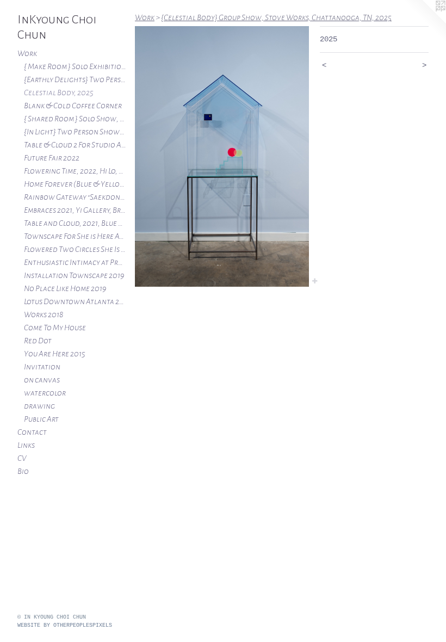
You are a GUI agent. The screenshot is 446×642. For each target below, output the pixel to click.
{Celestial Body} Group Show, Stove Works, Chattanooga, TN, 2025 (276, 17)
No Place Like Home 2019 (65, 288)
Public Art (41, 419)
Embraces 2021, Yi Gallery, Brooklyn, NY (75, 210)
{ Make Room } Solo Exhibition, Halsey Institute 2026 (75, 66)
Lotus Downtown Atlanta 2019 (75, 301)
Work (27, 53)
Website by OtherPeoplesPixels (64, 625)
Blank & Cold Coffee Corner (73, 105)
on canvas (42, 379)
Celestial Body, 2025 (59, 92)
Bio (23, 471)
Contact (32, 432)
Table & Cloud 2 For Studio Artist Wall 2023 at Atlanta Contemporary (75, 144)
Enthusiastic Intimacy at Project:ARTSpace (75, 262)
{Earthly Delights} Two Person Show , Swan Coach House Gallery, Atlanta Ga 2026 (75, 79)
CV (21, 458)
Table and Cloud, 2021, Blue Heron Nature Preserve (75, 223)
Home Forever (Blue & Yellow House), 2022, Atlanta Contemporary (75, 184)
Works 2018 (43, 314)
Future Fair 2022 (51, 157)
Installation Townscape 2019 (74, 275)
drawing (39, 406)
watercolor (45, 392)
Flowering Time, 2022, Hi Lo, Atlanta (75, 170)
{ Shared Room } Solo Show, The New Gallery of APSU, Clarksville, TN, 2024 (75, 118)
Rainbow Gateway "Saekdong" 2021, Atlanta (75, 197)
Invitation (42, 366)
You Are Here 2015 (54, 353)
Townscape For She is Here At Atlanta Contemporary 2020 (75, 236)
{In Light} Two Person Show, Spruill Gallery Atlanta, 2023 (75, 131)
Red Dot (38, 340)
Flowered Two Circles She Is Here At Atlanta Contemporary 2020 (75, 249)
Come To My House (55, 327)
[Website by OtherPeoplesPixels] (424, 22)
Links (26, 445)
